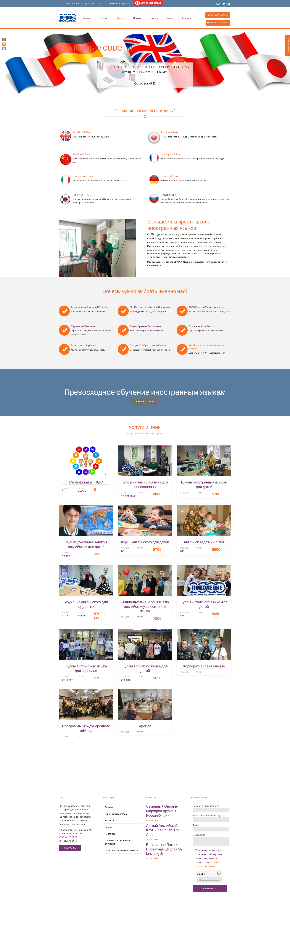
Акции (170, 17)
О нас (104, 17)
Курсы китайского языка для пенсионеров (145, 484)
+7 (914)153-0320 (91, 3)
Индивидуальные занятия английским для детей (86, 544)
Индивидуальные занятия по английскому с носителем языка (145, 606)
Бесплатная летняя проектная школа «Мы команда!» (164, 849)
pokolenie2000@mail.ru (119, 3)
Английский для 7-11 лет (204, 542)
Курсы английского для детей (145, 542)
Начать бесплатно (219, 22)
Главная (87, 17)
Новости (154, 17)
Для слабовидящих (150, 2)
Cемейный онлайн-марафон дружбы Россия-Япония (162, 810)
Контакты (186, 17)
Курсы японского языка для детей (145, 668)
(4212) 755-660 (72, 3)
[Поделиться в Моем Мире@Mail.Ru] (4, 39)
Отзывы (137, 17)
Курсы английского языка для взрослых (86, 668)
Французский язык (171, 154)
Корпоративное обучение (204, 666)
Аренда (145, 726)
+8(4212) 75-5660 (68, 840)
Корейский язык (81, 194)
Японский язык (169, 132)
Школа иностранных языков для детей (204, 484)
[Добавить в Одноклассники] (4, 44)
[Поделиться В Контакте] (4, 48)
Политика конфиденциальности (121, 850)
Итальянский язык (82, 176)
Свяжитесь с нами (144, 401)
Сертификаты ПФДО (86, 482)
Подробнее (70, 847)
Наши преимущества (116, 813)
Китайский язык (81, 154)
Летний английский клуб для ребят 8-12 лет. (163, 830)
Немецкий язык (169, 176)
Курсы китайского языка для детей (204, 604)
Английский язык (82, 132)
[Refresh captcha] (219, 873)
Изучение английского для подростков (86, 604)
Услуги (120, 17)
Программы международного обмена (86, 728)
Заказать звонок (219, 15)
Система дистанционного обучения (118, 842)
